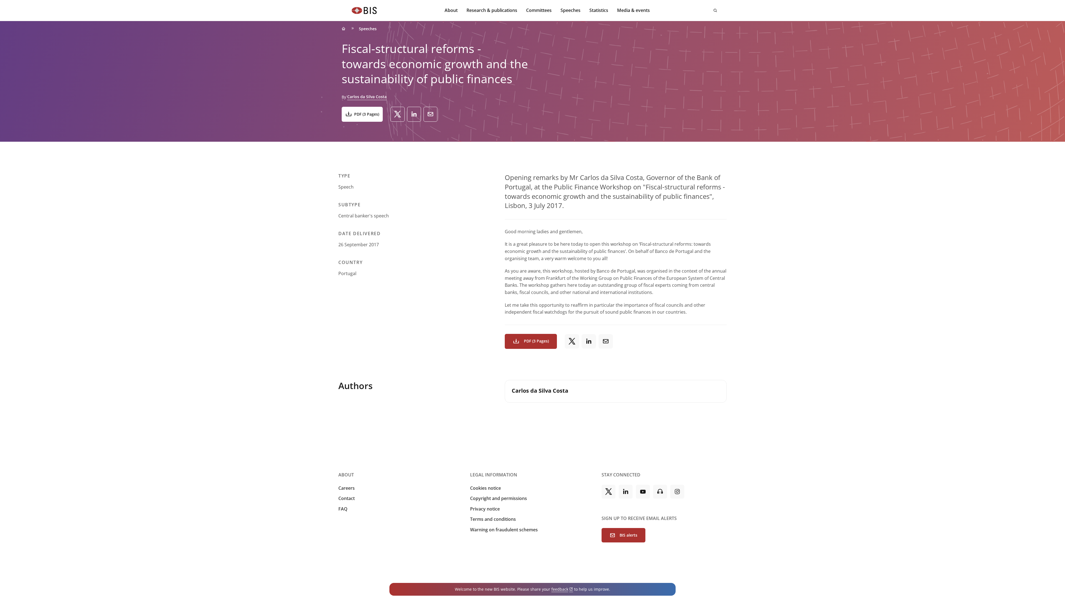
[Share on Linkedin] (414, 114)
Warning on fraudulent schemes (504, 530)
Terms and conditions (493, 519)
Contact (346, 498)
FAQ (343, 509)
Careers (346, 488)
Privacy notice (485, 509)
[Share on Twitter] (397, 114)
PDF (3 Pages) (366, 114)
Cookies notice (485, 488)
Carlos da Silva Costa (367, 96)
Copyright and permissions (498, 498)
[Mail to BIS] (430, 114)
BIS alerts (628, 535)
